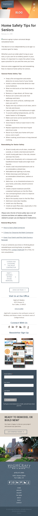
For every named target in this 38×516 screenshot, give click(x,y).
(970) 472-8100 (19, 473)
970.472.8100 (19, 309)
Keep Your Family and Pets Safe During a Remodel (17, 238)
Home (19, 488)
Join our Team (18, 290)
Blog (19, 500)
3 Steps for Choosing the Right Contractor (18, 232)
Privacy (19, 513)
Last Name (7, 391)
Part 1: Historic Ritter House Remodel (9, 277)
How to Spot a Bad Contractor (14, 227)
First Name (7, 382)
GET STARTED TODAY (15, 432)
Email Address (8, 374)
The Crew (19, 495)
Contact (19, 503)
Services (19, 490)
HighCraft (7, 4)
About (19, 498)
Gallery (19, 493)
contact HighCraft (18, 250)
